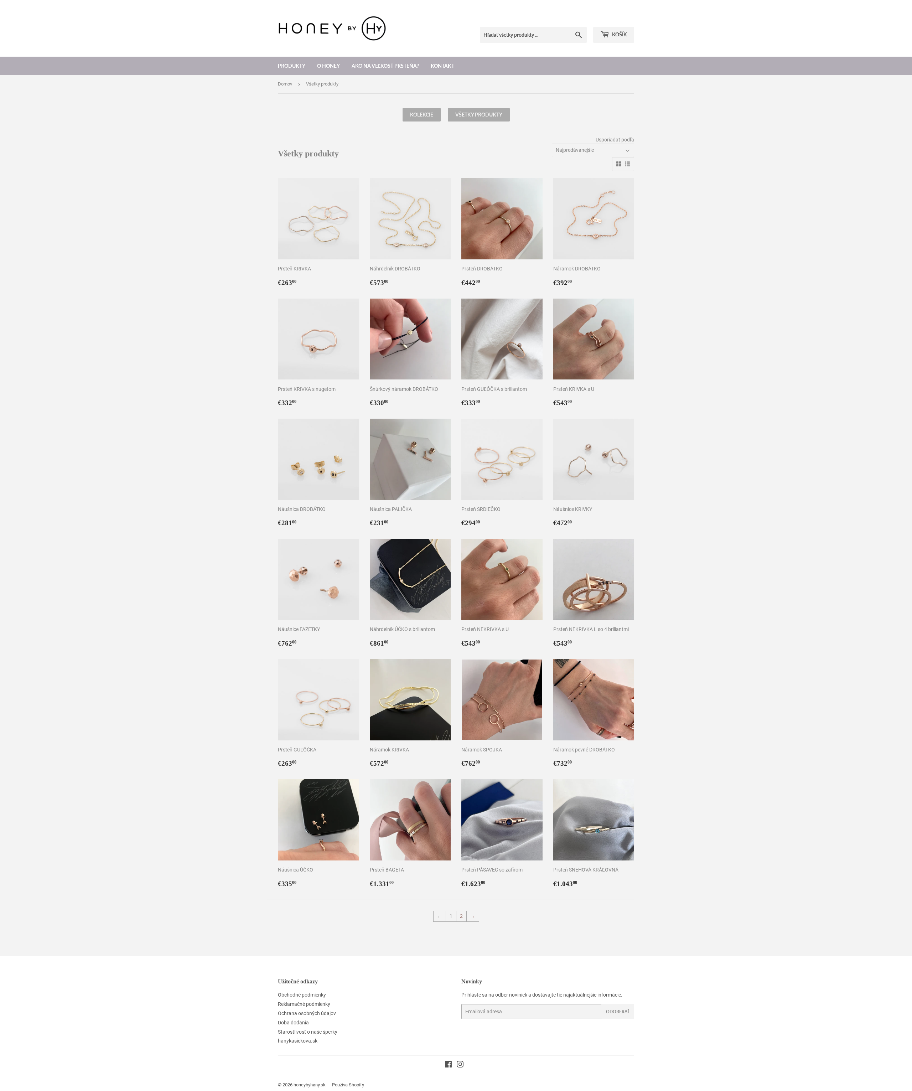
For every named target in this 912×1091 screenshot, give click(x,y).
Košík (619, 34)
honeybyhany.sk (310, 1084)
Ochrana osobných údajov (307, 1013)
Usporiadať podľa (615, 140)
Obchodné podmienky (302, 995)
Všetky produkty (478, 115)
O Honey (328, 66)
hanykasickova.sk (297, 1041)
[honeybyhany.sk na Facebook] (448, 1065)
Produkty (291, 66)
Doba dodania (293, 1022)
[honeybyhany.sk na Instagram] (460, 1065)
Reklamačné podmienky (304, 1004)
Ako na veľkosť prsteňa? (385, 66)
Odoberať (617, 1011)
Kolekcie (421, 115)
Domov (285, 84)
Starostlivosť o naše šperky (307, 1032)
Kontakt (442, 66)
